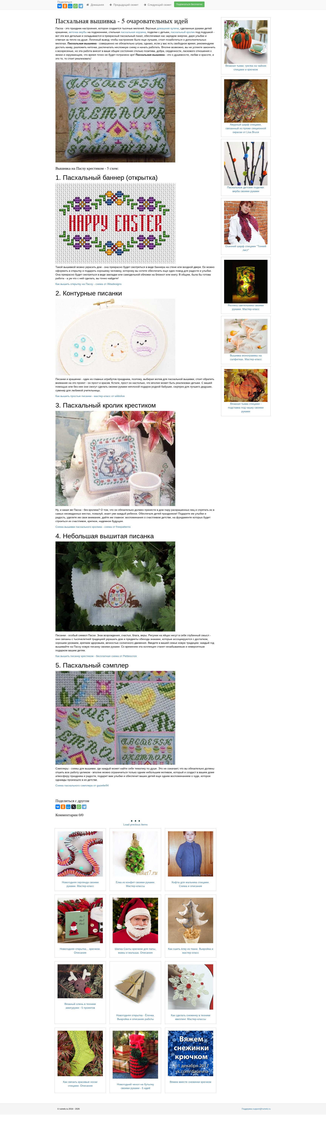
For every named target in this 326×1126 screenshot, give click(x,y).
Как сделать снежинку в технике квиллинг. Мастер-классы (190, 1017)
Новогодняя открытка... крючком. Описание (80, 950)
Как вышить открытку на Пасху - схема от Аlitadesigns (88, 283)
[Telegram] (80, 6)
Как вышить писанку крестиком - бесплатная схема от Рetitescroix (96, 656)
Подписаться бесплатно (189, 4)
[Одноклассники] (65, 6)
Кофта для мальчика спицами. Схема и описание (190, 884)
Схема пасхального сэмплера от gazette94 (82, 785)
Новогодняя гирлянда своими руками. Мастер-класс (80, 884)
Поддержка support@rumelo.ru (256, 1109)
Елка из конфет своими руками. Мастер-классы (135, 884)
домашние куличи (168, 28)
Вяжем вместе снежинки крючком (190, 1081)
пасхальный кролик (183, 32)
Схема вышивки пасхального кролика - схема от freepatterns (93, 526)
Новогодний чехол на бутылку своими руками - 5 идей (135, 1086)
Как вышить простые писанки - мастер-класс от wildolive (90, 396)
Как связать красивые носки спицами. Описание (80, 1083)
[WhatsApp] (75, 6)
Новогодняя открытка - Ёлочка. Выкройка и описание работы (135, 1017)
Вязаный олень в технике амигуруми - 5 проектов (80, 1005)
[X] (73, 807)
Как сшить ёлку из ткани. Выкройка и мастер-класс (190, 950)
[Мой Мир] (70, 6)
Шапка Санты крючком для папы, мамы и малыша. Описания (135, 950)
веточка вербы (78, 32)
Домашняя (96, 4)
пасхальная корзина (133, 32)
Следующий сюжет (158, 4)
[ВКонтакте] (59, 6)
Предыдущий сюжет (125, 4)
